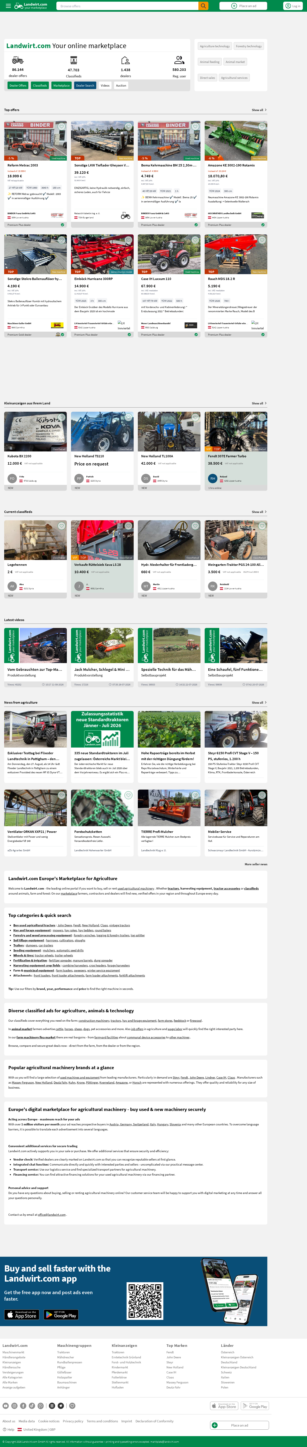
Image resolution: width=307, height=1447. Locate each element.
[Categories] (52, 1406)
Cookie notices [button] (49, 1421)
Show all (257, 110)
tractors (116, 1020)
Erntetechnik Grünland (126, 1357)
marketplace (69, 893)
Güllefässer (64, 1372)
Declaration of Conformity (155, 1421)
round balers (103, 930)
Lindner (210, 1077)
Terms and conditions (102, 1421)
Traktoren (63, 1352)
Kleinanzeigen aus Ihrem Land (27, 403)
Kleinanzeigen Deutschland (238, 1367)
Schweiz (226, 1372)
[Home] (30, 6)
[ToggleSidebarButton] (8, 6)
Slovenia (175, 1124)
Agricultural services (234, 77)
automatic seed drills (70, 950)
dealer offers (18, 85)
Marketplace (61, 85)
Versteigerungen (13, 1372)
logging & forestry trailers (112, 935)
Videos (105, 85)
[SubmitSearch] (203, 6)
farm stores (165, 1020)
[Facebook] (23, 1406)
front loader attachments (68, 975)
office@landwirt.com (52, 1214)
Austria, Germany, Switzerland (128, 1124)
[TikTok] (32, 1406)
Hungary (162, 1124)
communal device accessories (146, 1037)
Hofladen (118, 1387)
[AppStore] (21, 1314)
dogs (86, 1029)
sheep (78, 1029)
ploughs (80, 940)
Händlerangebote (14, 1357)
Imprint (126, 1421)
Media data (27, 1421)
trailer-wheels (64, 955)
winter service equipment (103, 970)
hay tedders (85, 930)
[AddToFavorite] (62, 126)
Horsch (137, 1082)
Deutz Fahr (60, 1082)
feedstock (180, 1020)
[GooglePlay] (61, 1314)
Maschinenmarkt (13, 1352)
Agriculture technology (215, 46)
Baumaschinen (67, 1382)
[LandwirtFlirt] (72, 1406)
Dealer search (85, 85)
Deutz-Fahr (173, 1387)
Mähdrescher (65, 1357)
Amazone (122, 1082)
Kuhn (72, 1082)
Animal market (235, 62)
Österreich (227, 1352)
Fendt (77, 925)
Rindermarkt (120, 1367)
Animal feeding (209, 62)
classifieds (40, 85)
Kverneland (106, 1082)
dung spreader (103, 960)
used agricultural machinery (136, 888)
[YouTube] (6, 1406)
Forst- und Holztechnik (126, 1362)
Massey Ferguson (23, 1082)
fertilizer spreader (60, 960)
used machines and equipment (80, 1077)
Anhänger (63, 1387)
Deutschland (229, 1362)
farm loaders (64, 970)
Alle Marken (10, 1382)
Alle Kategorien (12, 1377)
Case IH (221, 1077)
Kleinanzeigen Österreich (237, 1357)
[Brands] (61, 1406)
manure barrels (83, 960)
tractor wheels (44, 955)
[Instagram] (14, 1406)
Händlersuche (11, 1367)
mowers (58, 930)
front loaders (42, 975)
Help (11, 1429)
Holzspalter (64, 1377)
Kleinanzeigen (12, 1362)
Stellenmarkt (120, 1382)
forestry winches (84, 935)
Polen (224, 1387)
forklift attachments (132, 975)
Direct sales (207, 77)
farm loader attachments (102, 975)
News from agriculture (21, 702)
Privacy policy (73, 1421)
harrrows (52, 940)
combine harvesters (75, 965)
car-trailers (46, 945)
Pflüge (61, 1367)
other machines (179, 1037)
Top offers (11, 110)
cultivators (66, 940)
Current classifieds (18, 511)
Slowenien (228, 1382)
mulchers (49, 950)
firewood (196, 1020)
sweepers (80, 970)
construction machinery (94, 1020)
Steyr (176, 1077)
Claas (104, 925)
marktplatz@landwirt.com (164, 1441)
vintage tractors (119, 925)
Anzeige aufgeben (14, 1387)
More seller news (256, 864)
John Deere (64, 925)
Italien (225, 1377)
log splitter (138, 935)
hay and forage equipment (139, 1020)
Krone (81, 1082)
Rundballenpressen (69, 1362)
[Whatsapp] (40, 1406)
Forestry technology (249, 46)
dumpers (31, 945)
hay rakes (71, 930)
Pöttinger (92, 1082)
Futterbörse (119, 1377)
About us (9, 1421)
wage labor (175, 1029)
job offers (137, 1029)
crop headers (97, 965)
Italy (153, 1124)
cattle (59, 1029)
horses (69, 1029)
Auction (121, 85)
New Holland (90, 925)
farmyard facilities (106, 1037)
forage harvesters (118, 965)
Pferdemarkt (120, 1372)
